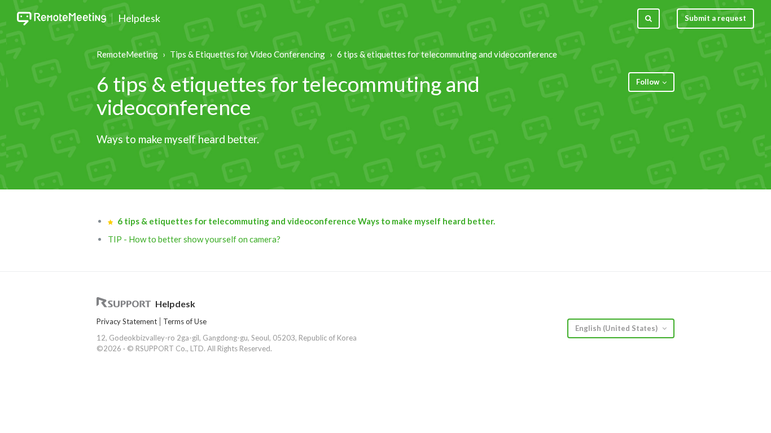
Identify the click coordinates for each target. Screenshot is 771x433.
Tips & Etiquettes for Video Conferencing (247, 54)
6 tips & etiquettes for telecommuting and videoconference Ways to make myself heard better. (306, 221)
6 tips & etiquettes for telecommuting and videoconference (447, 54)
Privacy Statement (127, 321)
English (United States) (617, 328)
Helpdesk (139, 18)
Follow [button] (647, 81)
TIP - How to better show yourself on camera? (194, 239)
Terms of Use (185, 321)
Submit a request (715, 18)
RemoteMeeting (127, 54)
